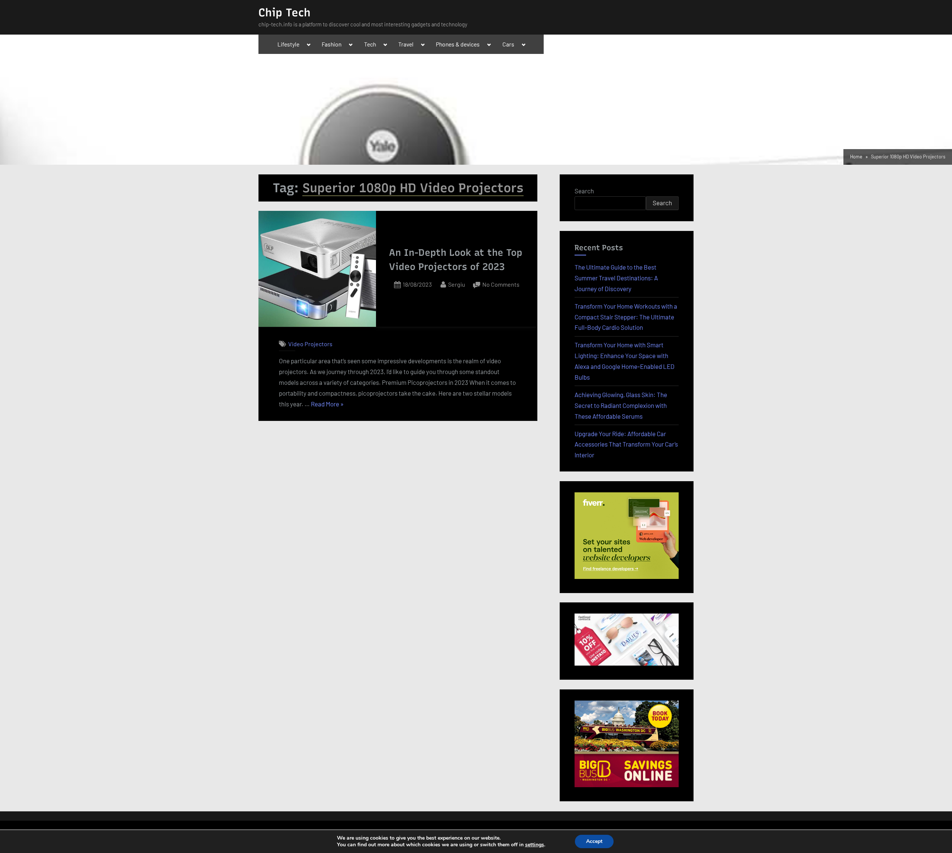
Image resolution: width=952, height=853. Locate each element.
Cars (508, 44)
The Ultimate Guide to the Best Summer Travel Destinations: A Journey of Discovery (616, 277)
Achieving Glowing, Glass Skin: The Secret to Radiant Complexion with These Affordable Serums (621, 405)
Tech (370, 44)
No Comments (501, 285)
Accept (594, 841)
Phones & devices (458, 44)
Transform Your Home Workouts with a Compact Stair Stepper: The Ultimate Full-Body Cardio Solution (626, 316)
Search (584, 190)
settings (534, 844)
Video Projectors (310, 343)
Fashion (331, 44)
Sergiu (456, 284)
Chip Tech (284, 12)
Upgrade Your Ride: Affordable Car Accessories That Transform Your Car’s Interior (626, 444)
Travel (406, 44)
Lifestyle (288, 44)
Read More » (327, 405)
